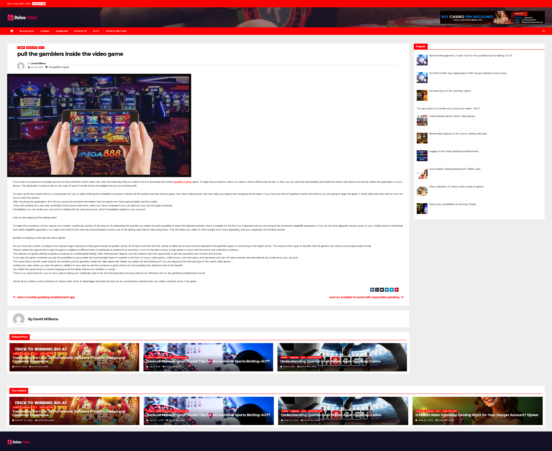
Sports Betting (116, 31)
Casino (44, 31)
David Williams (38, 63)
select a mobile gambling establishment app (46, 297)
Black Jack (27, 31)
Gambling (62, 31)
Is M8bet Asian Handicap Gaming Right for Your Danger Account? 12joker (476, 415)
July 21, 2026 (156, 420)
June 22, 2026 (426, 420)
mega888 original (182, 181)
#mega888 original (59, 67)
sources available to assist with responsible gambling (364, 297)
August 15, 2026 (24, 420)
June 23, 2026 (291, 420)
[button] (544, 31)
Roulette (80, 31)
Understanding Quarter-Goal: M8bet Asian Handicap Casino (330, 361)
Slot (96, 31)
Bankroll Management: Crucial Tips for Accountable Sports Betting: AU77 (208, 361)
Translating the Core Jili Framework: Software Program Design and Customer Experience (68, 359)
